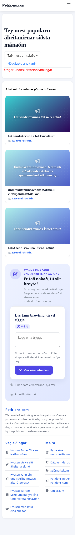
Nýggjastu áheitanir (22, 63)
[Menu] (69, 5)
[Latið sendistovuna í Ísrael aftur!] (37, 232)
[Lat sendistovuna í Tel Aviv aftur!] (37, 120)
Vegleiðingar (16, 443)
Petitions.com (13, 5)
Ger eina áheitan (36, 370)
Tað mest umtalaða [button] (21, 55)
